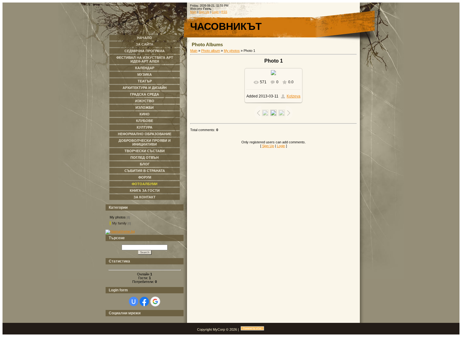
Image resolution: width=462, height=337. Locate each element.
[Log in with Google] (155, 301)
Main (193, 12)
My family (119, 223)
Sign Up (204, 12)
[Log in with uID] (133, 301)
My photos (118, 217)
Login (215, 12)
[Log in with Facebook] (144, 301)
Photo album (210, 50)
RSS (224, 12)
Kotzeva (293, 96)
